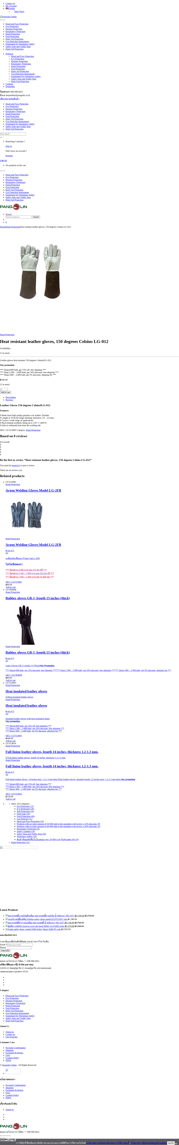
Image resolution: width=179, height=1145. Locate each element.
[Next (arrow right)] (4, 1138)
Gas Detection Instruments (17, 41)
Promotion (10, 86)
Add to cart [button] (11, 587)
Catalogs (9, 84)
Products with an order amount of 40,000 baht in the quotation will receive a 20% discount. (58, 826)
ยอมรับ (171, 1143)
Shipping (10, 1050)
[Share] (7, 1135)
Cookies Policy (12, 1058)
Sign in (9, 146)
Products (9, 54)
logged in (16, 465)
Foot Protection (12, 36)
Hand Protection (13, 34)
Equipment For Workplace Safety (26, 76)
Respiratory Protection (15, 31)
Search (9, 214)
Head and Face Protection (17, 24)
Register (9, 156)
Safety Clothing (26, 831)
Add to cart (5, 392)
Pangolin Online (9, 1065)
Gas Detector (24, 819)
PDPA (8, 1060)
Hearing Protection (14, 29)
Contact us (10, 3)
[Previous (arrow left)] (1, 1138)
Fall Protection (25, 811)
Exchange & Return (14, 1053)
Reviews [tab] (9, 400)
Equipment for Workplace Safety (20, 44)
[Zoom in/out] (1, 1135)
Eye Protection (12, 26)
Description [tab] (11, 397)
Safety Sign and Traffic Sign (18, 46)
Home (2, 227)
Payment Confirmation (16, 1048)
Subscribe (5, 951)
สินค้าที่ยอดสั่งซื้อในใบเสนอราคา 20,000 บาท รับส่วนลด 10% (47, 839)
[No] (176, 1143)
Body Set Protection (14, 39)
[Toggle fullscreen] (4, 1135)
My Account (11, 6)
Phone (3, 947)
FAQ (8, 1055)
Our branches (11, 1037)
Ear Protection (25, 806)
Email (3, 944)
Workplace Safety (27, 836)
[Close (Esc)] (9, 1135)
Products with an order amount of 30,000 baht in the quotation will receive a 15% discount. (58, 824)
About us (10, 1032)
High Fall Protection (14, 49)
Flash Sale (23, 814)
